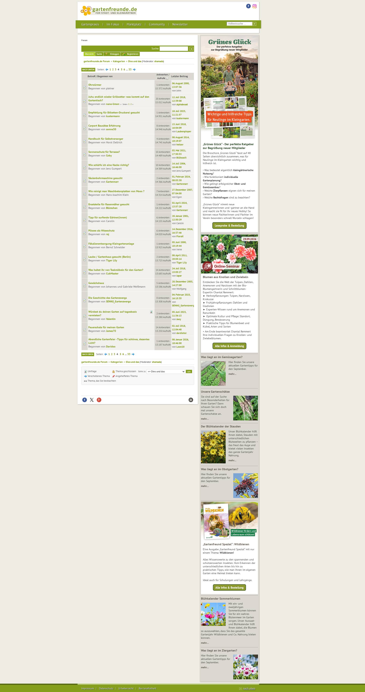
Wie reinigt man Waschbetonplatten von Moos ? (116, 191)
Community (157, 24)
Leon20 (180, 346)
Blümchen (111, 208)
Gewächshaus (96, 283)
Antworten (162, 74)
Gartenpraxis (90, 24)
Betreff (91, 76)
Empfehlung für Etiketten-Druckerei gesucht (114, 112)
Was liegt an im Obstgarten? (219, 469)
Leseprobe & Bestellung (229, 225)
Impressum (87, 688)
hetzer (179, 144)
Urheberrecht (126, 688)
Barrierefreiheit (147, 688)
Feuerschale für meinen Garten (106, 327)
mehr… (232, 374)
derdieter (181, 333)
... (127, 69)
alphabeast (182, 104)
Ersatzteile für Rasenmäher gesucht (108, 204)
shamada (158, 61)
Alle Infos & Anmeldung (229, 346)
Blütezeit (181, 157)
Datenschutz (106, 688)
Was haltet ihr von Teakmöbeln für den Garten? (115, 270)
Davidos (110, 346)
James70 (111, 331)
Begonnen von (105, 76)
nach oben (249, 688)
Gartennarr (112, 181)
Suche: (155, 48)
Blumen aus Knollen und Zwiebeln (225, 277)
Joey (178, 319)
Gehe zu (142, 371)
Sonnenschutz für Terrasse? (104, 152)
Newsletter (180, 24)
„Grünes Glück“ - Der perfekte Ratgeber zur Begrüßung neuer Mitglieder (228, 146)
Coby (109, 155)
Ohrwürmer (94, 84)
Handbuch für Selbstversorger (105, 138)
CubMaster (112, 273)
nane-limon (112, 104)
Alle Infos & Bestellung (229, 587)
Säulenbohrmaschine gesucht (105, 178)
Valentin (111, 319)
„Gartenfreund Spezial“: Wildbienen (226, 544)
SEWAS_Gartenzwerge (118, 301)
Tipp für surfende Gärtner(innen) (107, 217)
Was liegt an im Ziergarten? (219, 650)
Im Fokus (113, 24)
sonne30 (111, 129)
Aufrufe (161, 78)
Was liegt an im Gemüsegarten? (221, 357)
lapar (179, 275)
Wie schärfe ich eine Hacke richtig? (108, 165)
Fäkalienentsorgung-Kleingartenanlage (111, 243)
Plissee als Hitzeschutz (101, 230)
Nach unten (88, 69)
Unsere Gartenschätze (215, 391)
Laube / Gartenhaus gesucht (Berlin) (109, 256)
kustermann (113, 116)
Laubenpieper (183, 131)
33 (130, 69)
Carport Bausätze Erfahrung (104, 125)
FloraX (179, 236)
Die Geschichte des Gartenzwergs (107, 298)
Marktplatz (134, 24)
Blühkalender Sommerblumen (220, 598)
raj (107, 234)
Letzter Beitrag (179, 76)
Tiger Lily (111, 260)
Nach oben (87, 354)
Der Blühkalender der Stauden (221, 426)
